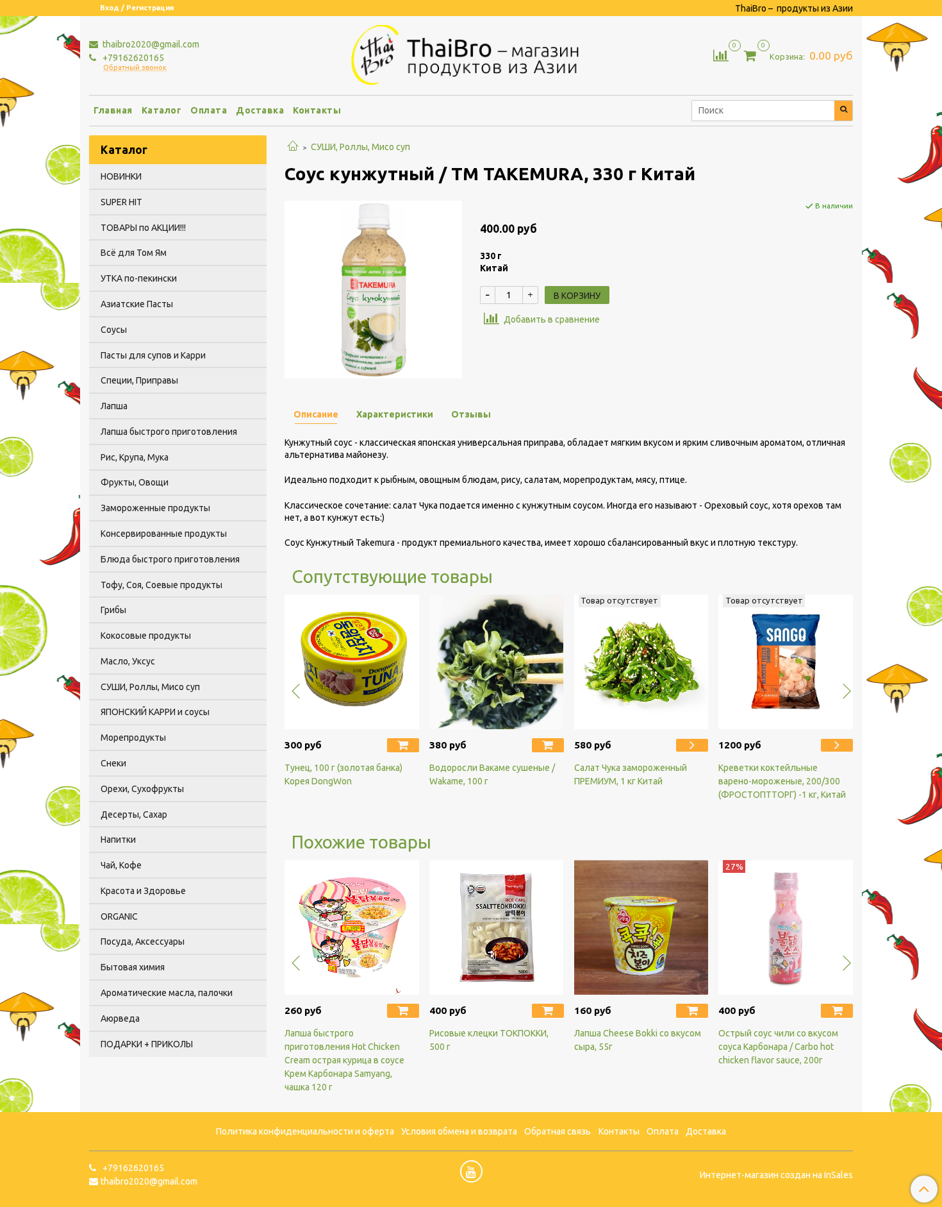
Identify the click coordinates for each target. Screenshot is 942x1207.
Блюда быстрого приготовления (170, 559)
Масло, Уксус (128, 661)
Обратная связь (557, 1131)
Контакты (317, 110)
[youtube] (471, 1171)
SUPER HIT (121, 202)
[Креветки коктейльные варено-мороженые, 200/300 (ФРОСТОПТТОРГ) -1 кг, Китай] (785, 662)
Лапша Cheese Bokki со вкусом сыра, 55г (637, 1040)
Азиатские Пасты (137, 304)
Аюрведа (120, 1018)
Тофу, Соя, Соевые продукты (161, 585)
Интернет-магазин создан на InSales (776, 1174)
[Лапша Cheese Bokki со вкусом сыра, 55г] (641, 927)
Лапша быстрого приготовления (169, 431)
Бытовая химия (133, 967)
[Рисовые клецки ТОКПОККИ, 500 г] (496, 927)
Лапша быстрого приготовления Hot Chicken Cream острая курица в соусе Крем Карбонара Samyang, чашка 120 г (344, 1060)
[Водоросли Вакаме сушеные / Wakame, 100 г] (496, 662)
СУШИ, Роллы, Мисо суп (360, 147)
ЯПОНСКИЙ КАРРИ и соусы (155, 712)
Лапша (114, 406)
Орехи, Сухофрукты (142, 789)
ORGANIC (119, 916)
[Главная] (293, 147)
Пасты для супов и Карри (153, 355)
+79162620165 (132, 58)
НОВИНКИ (121, 176)
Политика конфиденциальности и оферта (305, 1131)
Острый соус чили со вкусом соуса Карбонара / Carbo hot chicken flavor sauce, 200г (778, 1046)
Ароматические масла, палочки (167, 993)
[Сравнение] (721, 54)
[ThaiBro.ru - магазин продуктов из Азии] (471, 53)
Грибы (113, 610)
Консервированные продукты (164, 533)
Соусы (114, 330)
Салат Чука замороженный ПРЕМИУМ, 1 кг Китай (630, 774)
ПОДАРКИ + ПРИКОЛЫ (147, 1044)
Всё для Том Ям (134, 253)
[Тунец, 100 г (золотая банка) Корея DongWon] (352, 662)
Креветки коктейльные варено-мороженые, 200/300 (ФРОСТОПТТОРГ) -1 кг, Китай (782, 781)
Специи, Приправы (139, 380)
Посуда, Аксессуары (143, 941)
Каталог (162, 110)
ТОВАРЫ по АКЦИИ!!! (143, 228)
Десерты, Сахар (134, 814)
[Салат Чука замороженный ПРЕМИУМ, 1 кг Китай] (641, 662)
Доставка (260, 110)
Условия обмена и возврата (459, 1131)
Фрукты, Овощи (135, 482)
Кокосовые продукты (146, 635)
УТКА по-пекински (139, 278)
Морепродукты (133, 737)
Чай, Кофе (121, 865)
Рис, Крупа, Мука (135, 457)
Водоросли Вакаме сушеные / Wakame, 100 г (492, 774)
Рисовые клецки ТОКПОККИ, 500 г (489, 1040)
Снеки (113, 763)
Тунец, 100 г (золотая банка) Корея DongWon (343, 774)
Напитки (118, 839)
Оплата (208, 110)
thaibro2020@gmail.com (150, 44)
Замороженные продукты (155, 508)
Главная (113, 110)
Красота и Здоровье (143, 891)
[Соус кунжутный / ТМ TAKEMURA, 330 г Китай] (373, 288)
